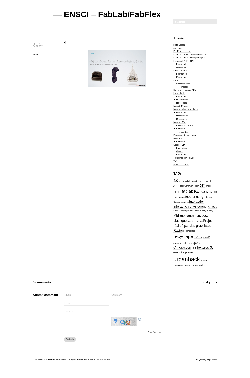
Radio (177, 230)
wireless (202, 265)
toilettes (177, 253)
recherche (181, 67)
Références (181, 103)
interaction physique (188, 206)
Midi (176, 216)
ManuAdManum (180, 106)
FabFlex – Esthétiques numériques (189, 54)
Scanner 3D (179, 145)
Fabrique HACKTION (183, 61)
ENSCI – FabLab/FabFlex (54, 359)
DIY (202, 185)
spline (185, 243)
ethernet (177, 192)
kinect (212, 206)
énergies (177, 48)
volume (204, 260)
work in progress (181, 164)
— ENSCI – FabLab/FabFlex (107, 14)
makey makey (207, 210)
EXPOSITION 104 (184, 125)
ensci (208, 186)
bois (182, 186)
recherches (181, 128)
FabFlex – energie (182, 51)
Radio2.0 (177, 138)
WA (175, 161)
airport (182, 181)
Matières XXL (179, 122)
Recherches (182, 100)
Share (35, 54)
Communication (191, 186)
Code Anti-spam (155, 332)
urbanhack (186, 259)
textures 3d (205, 247)
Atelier (176, 186)
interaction (196, 201)
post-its (190, 221)
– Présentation (183, 83)
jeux (205, 207)
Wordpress (105, 359)
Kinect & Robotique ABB (184, 90)
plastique (180, 221)
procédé (199, 221)
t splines (187, 252)
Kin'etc (176, 80)
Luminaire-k (179, 93)
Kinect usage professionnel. (186, 210)
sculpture (177, 243)
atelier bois (184, 132)
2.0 (175, 181)
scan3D (206, 237)
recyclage (183, 236)
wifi (196, 265)
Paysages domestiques (184, 135)
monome (186, 216)
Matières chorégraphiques (185, 109)
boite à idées (179, 45)
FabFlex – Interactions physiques (189, 57)
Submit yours (207, 282)
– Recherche (182, 87)
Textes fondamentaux (183, 158)
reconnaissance (190, 231)
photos (179, 151)
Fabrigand (201, 191)
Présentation (182, 64)
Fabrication (181, 74)
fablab (187, 191)
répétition (198, 237)
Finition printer (180, 70)
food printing (194, 197)
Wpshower (212, 359)
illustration (184, 202)
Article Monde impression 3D (198, 181)
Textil (194, 248)
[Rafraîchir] (140, 320)
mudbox (200, 215)
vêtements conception (183, 265)
